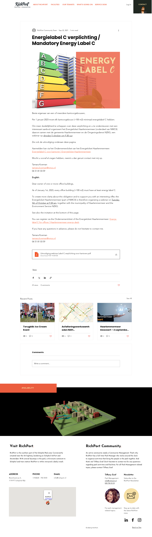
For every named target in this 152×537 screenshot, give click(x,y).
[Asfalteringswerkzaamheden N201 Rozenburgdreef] (76, 312)
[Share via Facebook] (33, 278)
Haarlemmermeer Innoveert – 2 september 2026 (114, 328)
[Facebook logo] (132, 520)
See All (129, 298)
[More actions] (118, 30)
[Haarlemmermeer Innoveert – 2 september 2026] (114, 312)
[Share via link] (51, 278)
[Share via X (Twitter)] (39, 278)
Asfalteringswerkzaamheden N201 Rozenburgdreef (75, 328)
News (35, 270)
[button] (112, 495)
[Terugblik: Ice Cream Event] (37, 312)
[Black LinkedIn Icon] (126, 520)
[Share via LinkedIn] (45, 278)
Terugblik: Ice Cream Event (35, 328)
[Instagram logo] (139, 520)
